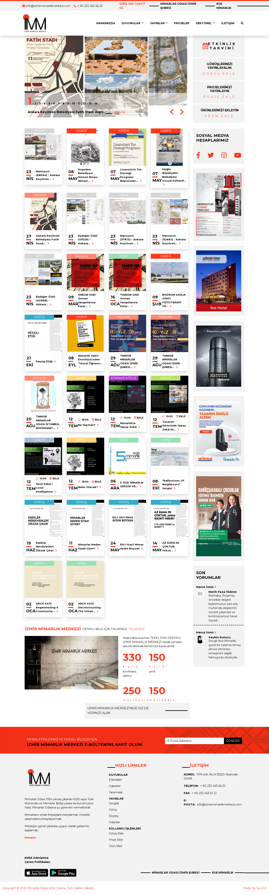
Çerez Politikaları (37, 862)
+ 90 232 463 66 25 (89, 6)
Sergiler (114, 803)
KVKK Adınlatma (36, 858)
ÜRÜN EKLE (219, 116)
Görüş (113, 809)
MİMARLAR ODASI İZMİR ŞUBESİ (178, 6)
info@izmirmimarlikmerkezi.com (48, 6)
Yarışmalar (116, 792)
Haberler (115, 786)
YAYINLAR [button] (157, 23)
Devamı (30, 837)
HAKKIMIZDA (105, 23)
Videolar (114, 822)
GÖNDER (233, 741)
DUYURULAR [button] (131, 23)
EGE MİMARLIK (223, 6)
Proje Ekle (116, 839)
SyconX (261, 888)
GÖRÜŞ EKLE (219, 74)
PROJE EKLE (219, 97)
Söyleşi (113, 816)
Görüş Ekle (116, 833)
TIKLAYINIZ (136, 629)
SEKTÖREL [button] (204, 23)
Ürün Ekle (115, 846)
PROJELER (181, 23)
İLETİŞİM (227, 23)
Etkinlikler (115, 780)
